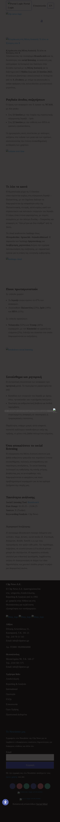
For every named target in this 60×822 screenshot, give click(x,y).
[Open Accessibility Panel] (5, 802)
